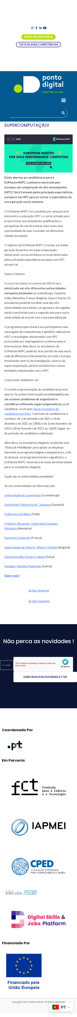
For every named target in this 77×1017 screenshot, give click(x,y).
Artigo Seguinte (39, 601)
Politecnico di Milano (17, 514)
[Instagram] (32, 28)
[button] (63, 101)
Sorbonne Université (17, 537)
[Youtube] (45, 28)
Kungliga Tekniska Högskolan (22, 566)
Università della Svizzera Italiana (24, 556)
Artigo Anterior (38, 590)
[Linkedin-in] (40, 28)
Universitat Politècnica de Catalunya (27, 504)
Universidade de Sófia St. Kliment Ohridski (30, 547)
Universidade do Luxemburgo (22, 495)
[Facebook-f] (36, 28)
